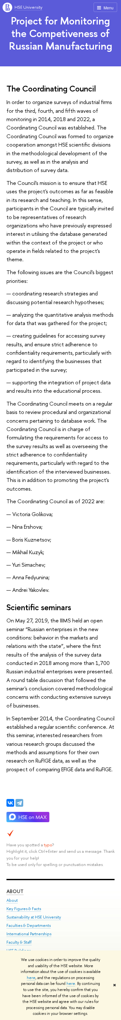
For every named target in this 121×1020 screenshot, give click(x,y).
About (15, 891)
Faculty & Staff (19, 942)
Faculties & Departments (28, 925)
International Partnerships (28, 934)
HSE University (28, 7)
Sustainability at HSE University (33, 917)
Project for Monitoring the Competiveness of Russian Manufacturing (60, 33)
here (31, 977)
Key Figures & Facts (23, 908)
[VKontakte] (10, 803)
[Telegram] (19, 803)
